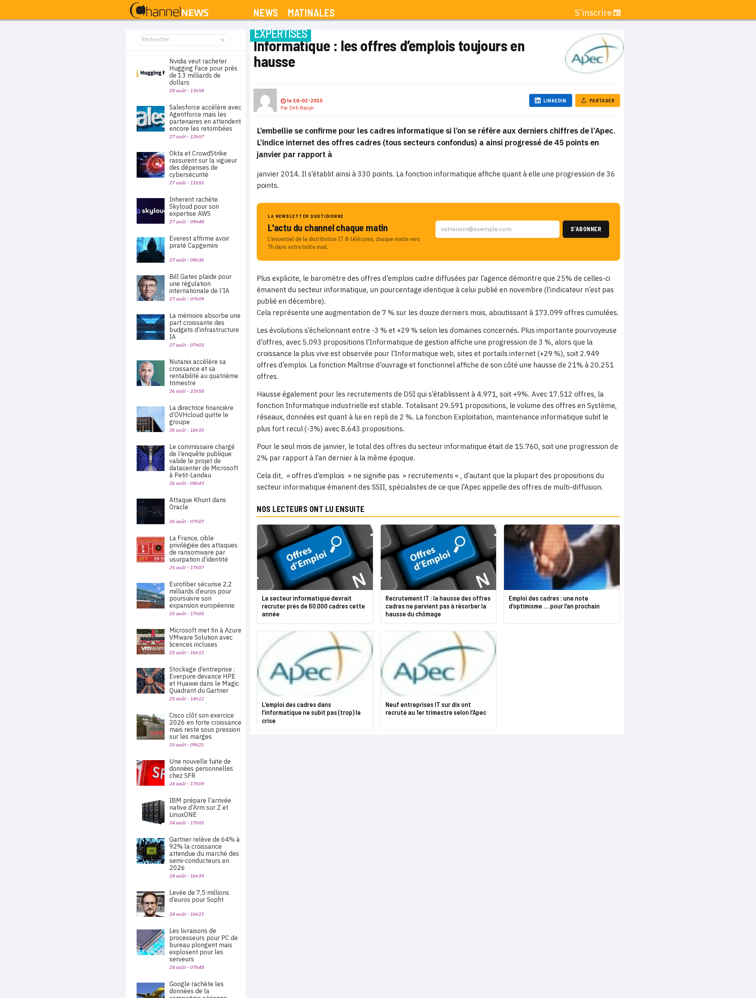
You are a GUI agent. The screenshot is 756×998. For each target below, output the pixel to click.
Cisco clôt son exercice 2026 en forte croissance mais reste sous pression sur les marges (205, 725)
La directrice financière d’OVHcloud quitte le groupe (201, 415)
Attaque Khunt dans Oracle (197, 503)
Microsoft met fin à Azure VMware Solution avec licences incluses (205, 637)
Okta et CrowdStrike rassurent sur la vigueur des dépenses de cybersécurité (203, 163)
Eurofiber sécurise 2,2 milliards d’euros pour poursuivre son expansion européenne (202, 594)
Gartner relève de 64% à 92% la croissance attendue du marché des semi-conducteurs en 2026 (204, 853)
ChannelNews (169, 10)
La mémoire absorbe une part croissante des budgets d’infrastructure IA (205, 326)
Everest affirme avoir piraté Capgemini (199, 241)
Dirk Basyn (301, 107)
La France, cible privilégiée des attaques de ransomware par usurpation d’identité (203, 548)
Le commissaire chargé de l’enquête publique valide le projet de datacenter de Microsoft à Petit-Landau (203, 461)
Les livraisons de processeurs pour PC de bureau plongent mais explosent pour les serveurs (203, 945)
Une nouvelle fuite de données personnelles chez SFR (201, 768)
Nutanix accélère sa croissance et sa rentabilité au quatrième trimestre (203, 372)
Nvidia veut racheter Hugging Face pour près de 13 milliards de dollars (203, 71)
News (265, 13)
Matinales (311, 13)
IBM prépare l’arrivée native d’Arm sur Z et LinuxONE (200, 807)
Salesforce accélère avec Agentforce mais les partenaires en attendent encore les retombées (205, 117)
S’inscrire (593, 12)
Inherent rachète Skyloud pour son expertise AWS (194, 206)
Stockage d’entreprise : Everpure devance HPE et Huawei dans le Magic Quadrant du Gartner (204, 679)
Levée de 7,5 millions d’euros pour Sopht (199, 896)
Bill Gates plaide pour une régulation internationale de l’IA (200, 284)
